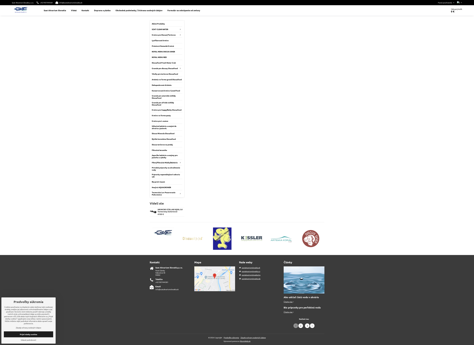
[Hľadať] (440, 10)
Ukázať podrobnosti (28, 340)
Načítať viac (304, 319)
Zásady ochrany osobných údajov (253, 337)
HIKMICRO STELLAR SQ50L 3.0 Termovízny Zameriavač (170, 210)
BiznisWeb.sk (245, 341)
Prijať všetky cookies (28, 334)
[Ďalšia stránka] (312, 325)
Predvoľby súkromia (231, 337)
